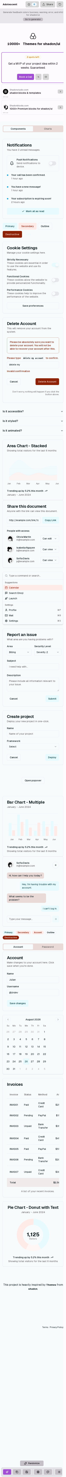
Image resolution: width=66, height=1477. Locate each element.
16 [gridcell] (8, 1054)
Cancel (14, 381)
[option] (33, 587)
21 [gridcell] (38, 1054)
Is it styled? (10, 421)
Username (13, 986)
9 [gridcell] (8, 1046)
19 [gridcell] (26, 1054)
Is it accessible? (13, 411)
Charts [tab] (48, 128)
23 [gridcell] (8, 1061)
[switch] (52, 163)
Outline (45, 226)
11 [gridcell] (20, 1046)
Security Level (42, 646)
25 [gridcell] (20, 1061)
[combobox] (49, 538)
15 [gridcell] (44, 1046)
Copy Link (50, 520)
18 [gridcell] (20, 1054)
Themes (51, 1284)
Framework (13, 741)
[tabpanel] (33, 703)
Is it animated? (12, 430)
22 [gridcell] (44, 1054)
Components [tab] (18, 128)
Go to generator (33, 19)
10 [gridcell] (14, 1046)
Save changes (18, 1003)
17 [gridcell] (14, 1054)
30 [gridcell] (32, 1031)
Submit (52, 698)
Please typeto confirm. (32, 358)
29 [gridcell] (26, 1031)
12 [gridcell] (26, 1046)
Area (10, 646)
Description (14, 675)
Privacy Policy (56, 1327)
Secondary (27, 226)
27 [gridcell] (14, 1031)
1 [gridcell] (44, 1031)
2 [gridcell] (8, 1039)
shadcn (32, 1289)
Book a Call (25, 77)
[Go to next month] (58, 1019)
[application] (33, 470)
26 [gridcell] (7, 1031)
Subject (11, 661)
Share (49, 4)
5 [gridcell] (26, 1039)
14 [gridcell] (38, 1046)
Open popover (33, 780)
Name (10, 728)
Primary (10, 226)
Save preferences (33, 305)
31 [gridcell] (38, 1031)
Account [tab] (18, 947)
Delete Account (47, 381)
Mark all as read (35, 211)
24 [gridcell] (14, 1061)
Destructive (12, 234)
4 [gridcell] (20, 1039)
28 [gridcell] (20, 1031)
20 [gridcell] (32, 1054)
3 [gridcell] (14, 1039)
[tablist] (33, 128)
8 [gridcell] (44, 1039)
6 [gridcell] (32, 1039)
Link (28, 234)
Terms (45, 1327)
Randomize (33, 1463)
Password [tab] (48, 947)
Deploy (52, 757)
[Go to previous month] (8, 1019)
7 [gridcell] (38, 1039)
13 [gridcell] (32, 1046)
